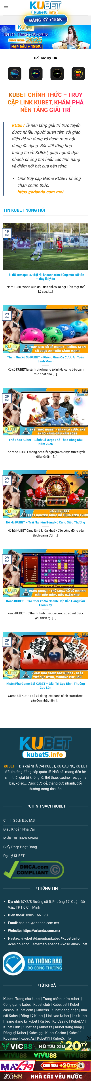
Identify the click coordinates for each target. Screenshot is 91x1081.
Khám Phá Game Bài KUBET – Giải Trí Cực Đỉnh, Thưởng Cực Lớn (45, 685)
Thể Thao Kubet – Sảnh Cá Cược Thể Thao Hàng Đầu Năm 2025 (46, 442)
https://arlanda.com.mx (41, 931)
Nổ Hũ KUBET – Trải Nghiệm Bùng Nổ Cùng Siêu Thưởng (45, 522)
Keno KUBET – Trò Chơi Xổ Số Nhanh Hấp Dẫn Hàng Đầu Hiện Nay (45, 603)
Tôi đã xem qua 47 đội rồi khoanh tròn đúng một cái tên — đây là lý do (45, 277)
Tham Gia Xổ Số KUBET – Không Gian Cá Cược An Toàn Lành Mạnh (45, 359)
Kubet (8, 999)
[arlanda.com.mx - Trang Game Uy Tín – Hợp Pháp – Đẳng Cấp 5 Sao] (45, 7)
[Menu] (6, 7)
